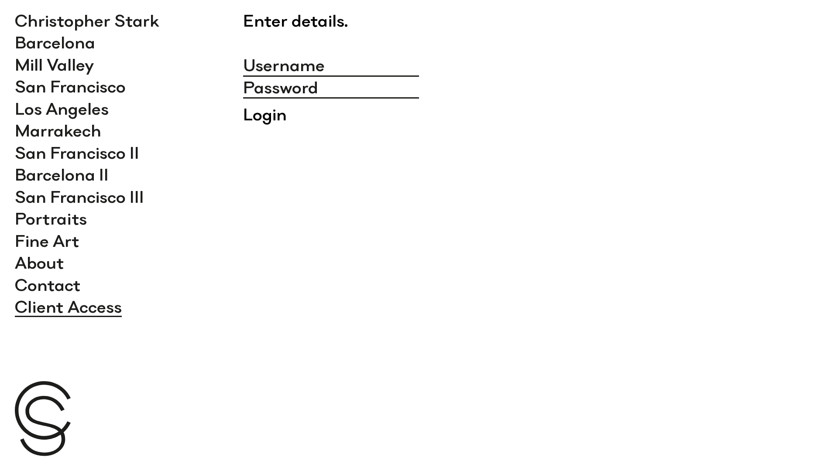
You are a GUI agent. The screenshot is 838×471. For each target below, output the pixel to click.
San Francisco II (77, 153)
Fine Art (47, 241)
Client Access (68, 307)
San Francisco (70, 86)
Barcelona (55, 42)
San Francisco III (79, 197)
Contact (48, 285)
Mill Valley (54, 65)
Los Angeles (62, 109)
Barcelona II (62, 174)
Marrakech (58, 130)
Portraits (51, 218)
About (39, 263)
